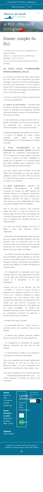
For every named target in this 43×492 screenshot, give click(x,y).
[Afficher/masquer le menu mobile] (38, 13)
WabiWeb (35, 447)
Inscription (21, 422)
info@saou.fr (31, 2)
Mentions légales (19, 447)
